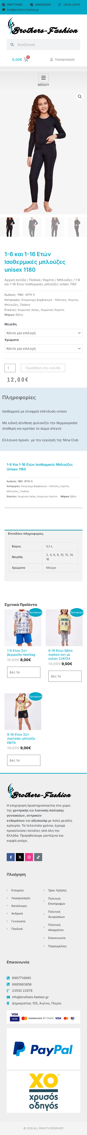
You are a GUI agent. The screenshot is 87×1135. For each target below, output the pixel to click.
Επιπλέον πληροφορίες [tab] (26, 534)
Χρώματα (11, 340)
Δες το (15, 672)
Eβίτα (19, 314)
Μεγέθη (10, 324)
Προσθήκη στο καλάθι (42, 368)
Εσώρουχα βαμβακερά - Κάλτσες (43, 299)
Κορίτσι (48, 280)
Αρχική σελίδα (15, 280)
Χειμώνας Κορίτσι (52, 310)
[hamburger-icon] (44, 77)
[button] (80, 97)
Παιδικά (34, 280)
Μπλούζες (64, 280)
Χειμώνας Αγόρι (28, 310)
